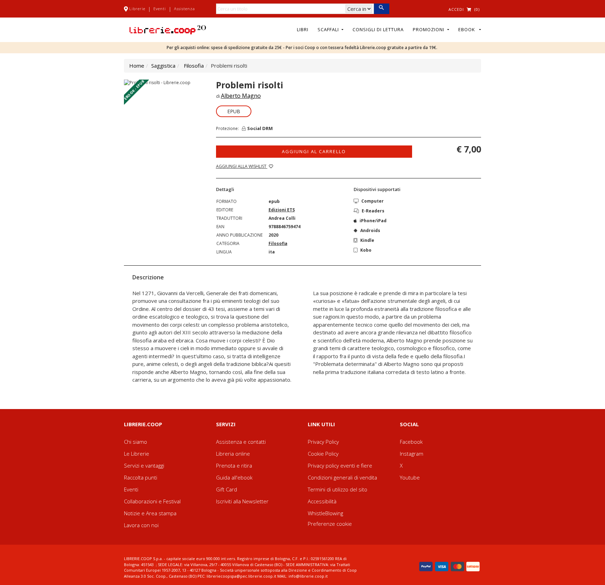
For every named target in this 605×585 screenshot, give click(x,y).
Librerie (137, 8)
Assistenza (184, 8)
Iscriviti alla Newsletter (242, 501)
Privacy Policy (323, 441)
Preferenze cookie (330, 523)
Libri (302, 29)
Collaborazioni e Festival (152, 501)
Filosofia (194, 65)
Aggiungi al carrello (314, 151)
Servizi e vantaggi (144, 465)
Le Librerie (136, 453)
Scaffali (329, 29)
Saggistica (163, 65)
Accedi (456, 9)
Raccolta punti (140, 477)
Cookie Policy (323, 453)
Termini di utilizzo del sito (337, 489)
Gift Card (226, 489)
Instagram (411, 453)
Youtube (410, 477)
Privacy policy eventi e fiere (340, 465)
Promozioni (429, 29)
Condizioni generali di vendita (342, 477)
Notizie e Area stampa (150, 513)
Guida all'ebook (234, 477)
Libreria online (233, 453)
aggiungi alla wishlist (241, 166)
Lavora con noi (141, 525)
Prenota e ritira (234, 465)
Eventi (159, 8)
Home (136, 65)
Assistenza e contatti (241, 441)
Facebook (411, 441)
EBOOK (468, 29)
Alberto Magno (241, 96)
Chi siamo (135, 441)
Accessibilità (322, 501)
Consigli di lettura (378, 29)
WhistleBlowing (325, 513)
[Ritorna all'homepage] (167, 29)
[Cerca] (381, 9)
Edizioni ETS (282, 210)
